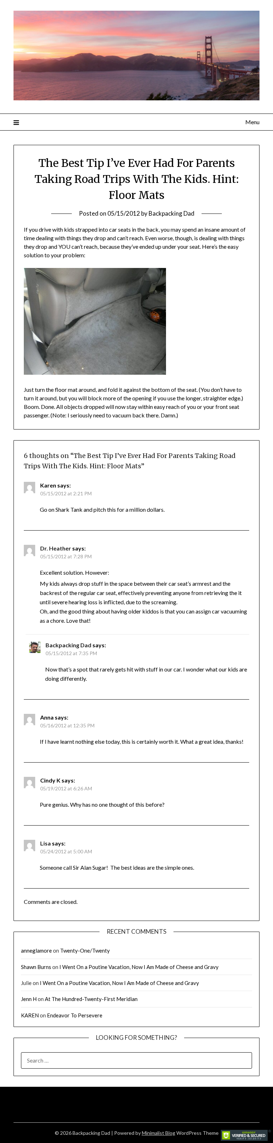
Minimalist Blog (158, 1133)
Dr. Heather (55, 548)
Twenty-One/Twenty (85, 950)
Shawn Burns (36, 967)
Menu (252, 121)
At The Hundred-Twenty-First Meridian (91, 999)
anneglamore (36, 950)
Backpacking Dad (171, 213)
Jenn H (29, 999)
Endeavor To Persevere (74, 1015)
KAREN (30, 1015)
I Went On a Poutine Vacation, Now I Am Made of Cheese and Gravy (139, 967)
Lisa (45, 843)
